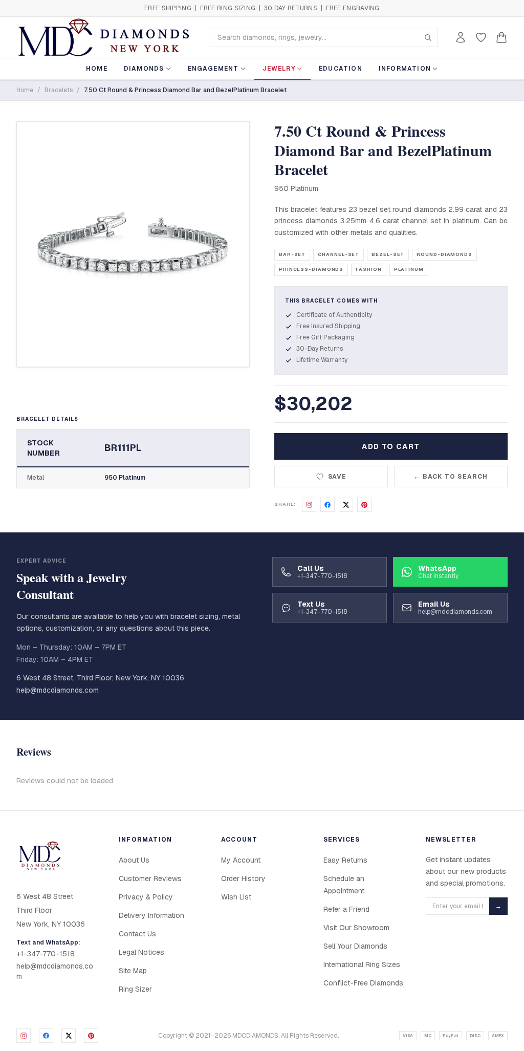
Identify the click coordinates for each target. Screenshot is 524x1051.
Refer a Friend (346, 909)
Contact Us (137, 933)
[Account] (460, 37)
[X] (68, 1035)
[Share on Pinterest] (364, 505)
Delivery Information (151, 915)
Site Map (133, 970)
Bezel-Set (388, 254)
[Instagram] (23, 1035)
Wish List (236, 897)
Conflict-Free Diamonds (363, 983)
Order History (243, 878)
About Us (134, 860)
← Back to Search (450, 477)
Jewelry (279, 69)
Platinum (409, 269)
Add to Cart (391, 446)
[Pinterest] (91, 1035)
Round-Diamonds (444, 254)
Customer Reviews (150, 878)
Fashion (368, 269)
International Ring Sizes (361, 964)
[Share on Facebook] (327, 505)
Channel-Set (338, 254)
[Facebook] (46, 1035)
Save (337, 477)
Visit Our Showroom (356, 927)
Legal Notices (141, 952)
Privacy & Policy (146, 897)
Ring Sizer (135, 989)
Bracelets (59, 90)
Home (96, 69)
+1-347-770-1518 (45, 953)
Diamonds (144, 69)
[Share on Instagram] (309, 505)
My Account (240, 860)
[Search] (428, 37)
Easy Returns (345, 860)
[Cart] (501, 37)
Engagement (213, 69)
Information (405, 69)
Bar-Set (292, 254)
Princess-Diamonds (311, 269)
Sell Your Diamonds (355, 946)
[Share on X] (346, 505)
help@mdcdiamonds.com (57, 690)
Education (340, 69)
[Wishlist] (481, 37)
